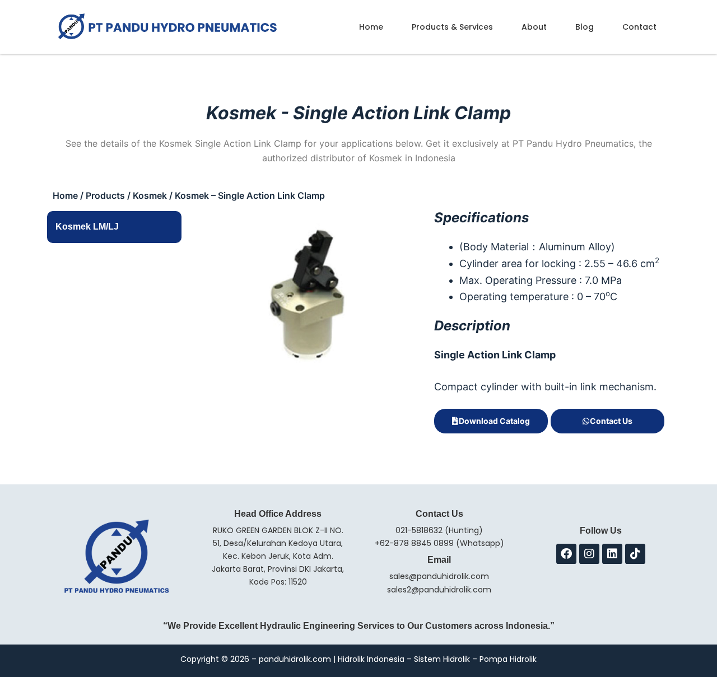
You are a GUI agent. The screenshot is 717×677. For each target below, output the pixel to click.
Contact (639, 26)
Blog (584, 26)
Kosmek (150, 195)
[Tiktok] (635, 554)
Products (105, 195)
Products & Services (452, 26)
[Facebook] (566, 554)
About (534, 26)
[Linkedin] (612, 554)
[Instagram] (589, 554)
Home (371, 26)
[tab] (114, 226)
